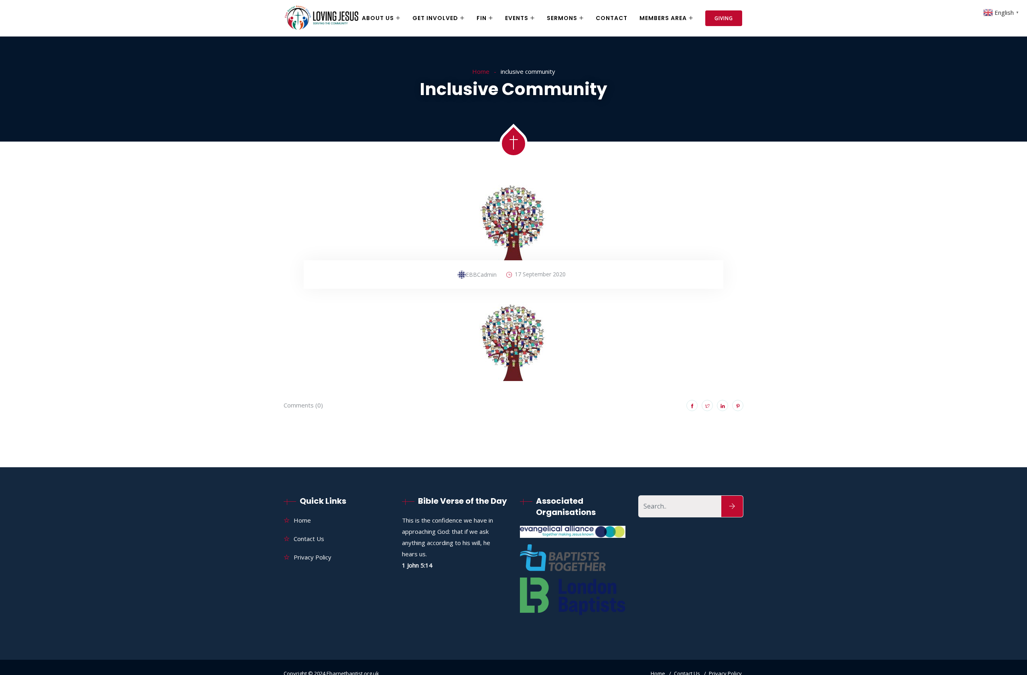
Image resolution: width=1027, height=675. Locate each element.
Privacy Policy (312, 557)
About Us (378, 18)
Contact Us (309, 539)
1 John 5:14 (417, 565)
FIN (482, 18)
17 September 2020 (540, 274)
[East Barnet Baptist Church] (321, 18)
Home (480, 71)
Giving (723, 18)
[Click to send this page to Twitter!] (707, 405)
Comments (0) (303, 405)
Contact (611, 18)
